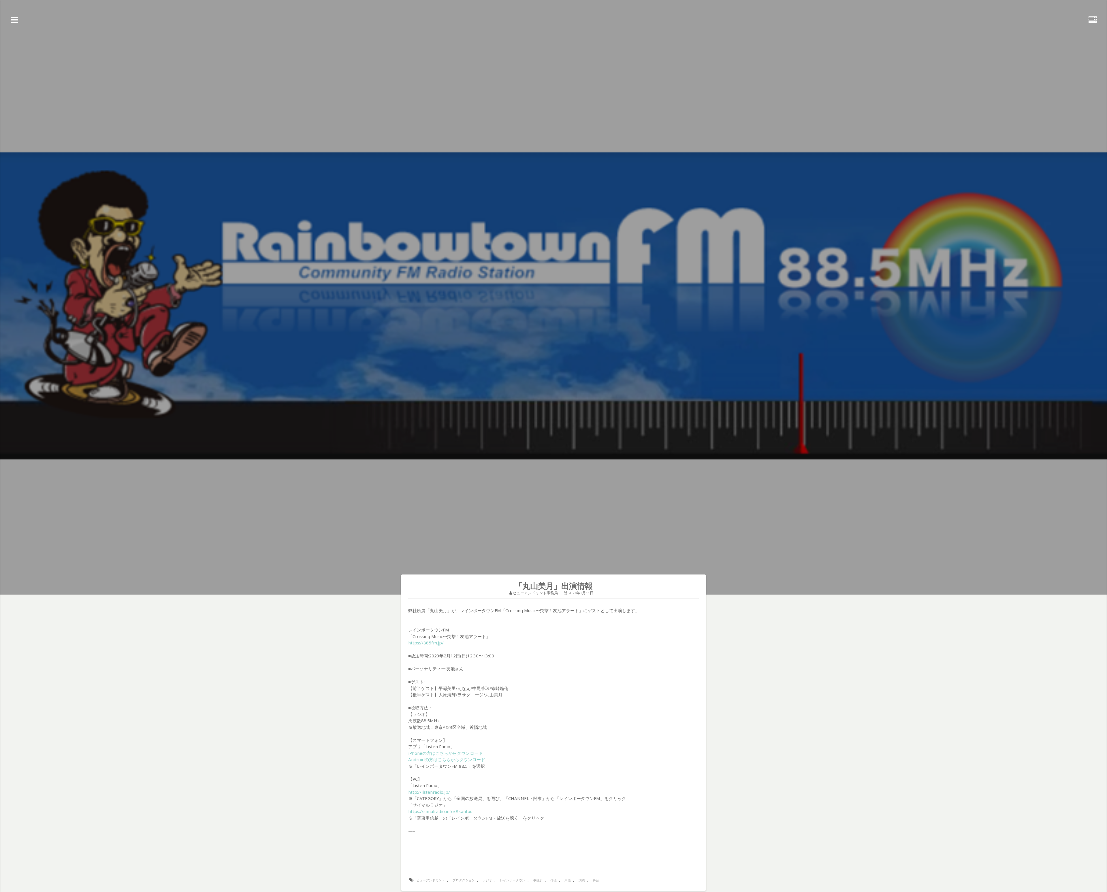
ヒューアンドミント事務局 (535, 592)
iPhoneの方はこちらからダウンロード (445, 753)
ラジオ (487, 880)
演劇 (582, 880)
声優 (567, 880)
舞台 (596, 880)
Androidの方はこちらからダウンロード (446, 759)
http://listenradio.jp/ (429, 792)
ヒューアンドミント (430, 880)
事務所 (538, 880)
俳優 (553, 880)
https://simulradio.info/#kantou (440, 811)
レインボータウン (512, 880)
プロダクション (464, 880)
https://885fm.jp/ (426, 643)
